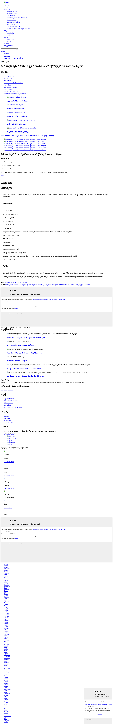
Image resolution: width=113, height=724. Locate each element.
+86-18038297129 (9, 462)
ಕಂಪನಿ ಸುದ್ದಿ (10, 33)
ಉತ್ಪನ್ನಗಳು (7, 9)
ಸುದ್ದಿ (5, 30)
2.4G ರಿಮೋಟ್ (11, 15)
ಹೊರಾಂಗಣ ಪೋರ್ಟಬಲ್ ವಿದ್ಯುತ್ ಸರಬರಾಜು (18, 28)
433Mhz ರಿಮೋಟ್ (12, 13)
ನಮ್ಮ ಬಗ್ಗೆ (6, 37)
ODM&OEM (7, 7)
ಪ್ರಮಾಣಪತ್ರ (10, 41)
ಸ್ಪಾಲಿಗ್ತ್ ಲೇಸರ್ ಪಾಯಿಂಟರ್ (14, 26)
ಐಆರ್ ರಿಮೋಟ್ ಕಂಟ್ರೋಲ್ (15, 108)
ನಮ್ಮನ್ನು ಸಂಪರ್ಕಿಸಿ (8, 45)
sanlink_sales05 (8, 508)
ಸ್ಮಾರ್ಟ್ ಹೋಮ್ (11, 24)
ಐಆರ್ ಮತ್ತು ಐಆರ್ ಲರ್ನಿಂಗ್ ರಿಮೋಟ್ (17, 18)
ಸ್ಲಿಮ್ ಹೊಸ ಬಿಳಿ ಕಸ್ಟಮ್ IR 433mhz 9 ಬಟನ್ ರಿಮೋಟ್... (24, 353)
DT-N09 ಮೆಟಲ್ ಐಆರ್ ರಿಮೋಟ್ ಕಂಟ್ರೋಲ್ (16, 282)
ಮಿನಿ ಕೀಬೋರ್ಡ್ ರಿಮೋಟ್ (13, 22)
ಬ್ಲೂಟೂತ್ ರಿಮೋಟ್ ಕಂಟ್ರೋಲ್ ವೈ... (18, 132)
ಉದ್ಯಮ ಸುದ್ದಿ (10, 35)
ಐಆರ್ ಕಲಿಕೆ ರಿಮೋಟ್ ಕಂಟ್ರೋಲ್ (17, 116)
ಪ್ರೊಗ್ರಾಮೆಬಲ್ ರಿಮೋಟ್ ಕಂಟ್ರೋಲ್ (17, 101)
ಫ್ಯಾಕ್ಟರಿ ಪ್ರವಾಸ (10, 39)
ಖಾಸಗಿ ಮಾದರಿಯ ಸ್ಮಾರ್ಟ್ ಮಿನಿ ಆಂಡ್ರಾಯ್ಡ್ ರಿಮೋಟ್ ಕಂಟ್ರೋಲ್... (26, 337)
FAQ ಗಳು (6, 43)
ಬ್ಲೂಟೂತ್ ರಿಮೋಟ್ (12, 11)
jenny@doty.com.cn (9, 475)
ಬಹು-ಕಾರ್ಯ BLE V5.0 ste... (16, 124)
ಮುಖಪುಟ (6, 5)
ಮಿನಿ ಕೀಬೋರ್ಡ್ (11, 20)
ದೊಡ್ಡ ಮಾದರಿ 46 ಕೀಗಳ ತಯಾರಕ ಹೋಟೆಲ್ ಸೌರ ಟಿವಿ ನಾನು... (25, 376)
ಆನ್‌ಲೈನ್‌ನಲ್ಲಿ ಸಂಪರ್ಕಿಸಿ (7, 390)
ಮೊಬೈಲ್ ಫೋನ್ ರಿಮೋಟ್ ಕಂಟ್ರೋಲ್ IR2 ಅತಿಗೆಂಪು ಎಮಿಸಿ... (25, 368)
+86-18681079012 (9, 488)
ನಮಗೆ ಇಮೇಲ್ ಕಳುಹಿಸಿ (7, 176)
